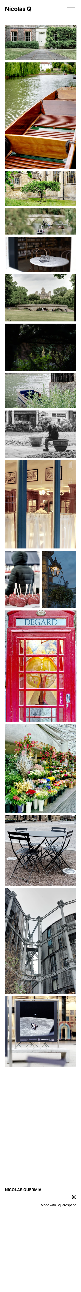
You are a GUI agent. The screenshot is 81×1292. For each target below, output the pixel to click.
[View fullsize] (40, 42)
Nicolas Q (18, 9)
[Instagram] (74, 1197)
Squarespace (66, 1205)
